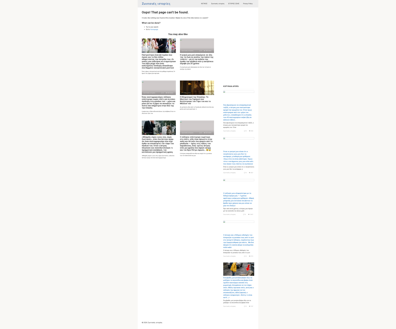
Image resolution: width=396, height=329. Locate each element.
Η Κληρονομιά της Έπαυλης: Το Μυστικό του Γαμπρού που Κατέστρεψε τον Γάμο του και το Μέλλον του (195, 100)
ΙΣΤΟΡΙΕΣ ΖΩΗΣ (233, 4)
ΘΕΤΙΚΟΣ (204, 4)
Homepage (154, 29)
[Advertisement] (238, 46)
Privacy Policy (248, 4)
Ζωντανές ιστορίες (156, 3)
